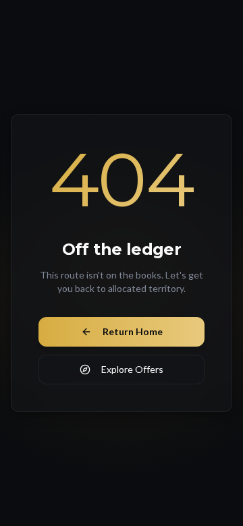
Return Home (133, 331)
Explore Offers (132, 369)
